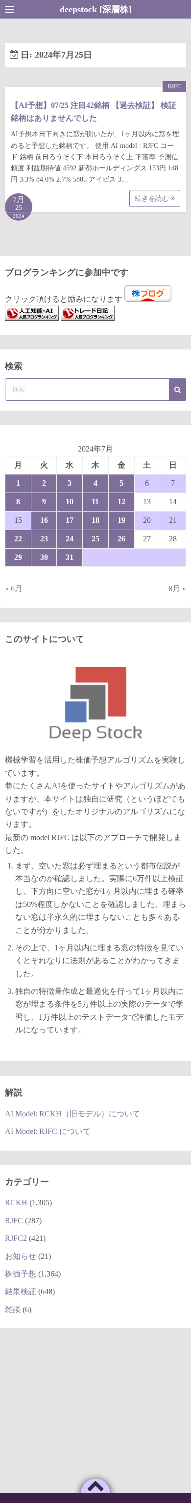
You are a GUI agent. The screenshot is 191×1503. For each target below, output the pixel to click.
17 (69, 520)
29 (18, 557)
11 (95, 501)
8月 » (177, 588)
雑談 (13, 1309)
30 (44, 557)
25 (95, 539)
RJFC (174, 86)
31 (69, 557)
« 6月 (14, 588)
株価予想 (20, 1274)
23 (44, 539)
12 (121, 501)
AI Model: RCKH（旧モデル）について (72, 1114)
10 (69, 501)
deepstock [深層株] (96, 9)
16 (44, 520)
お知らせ (20, 1256)
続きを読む (153, 198)
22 (18, 539)
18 (95, 520)
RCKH (16, 1202)
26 (121, 539)
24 (69, 539)
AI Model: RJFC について (48, 1131)
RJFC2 (16, 1238)
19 (121, 520)
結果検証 (20, 1291)
